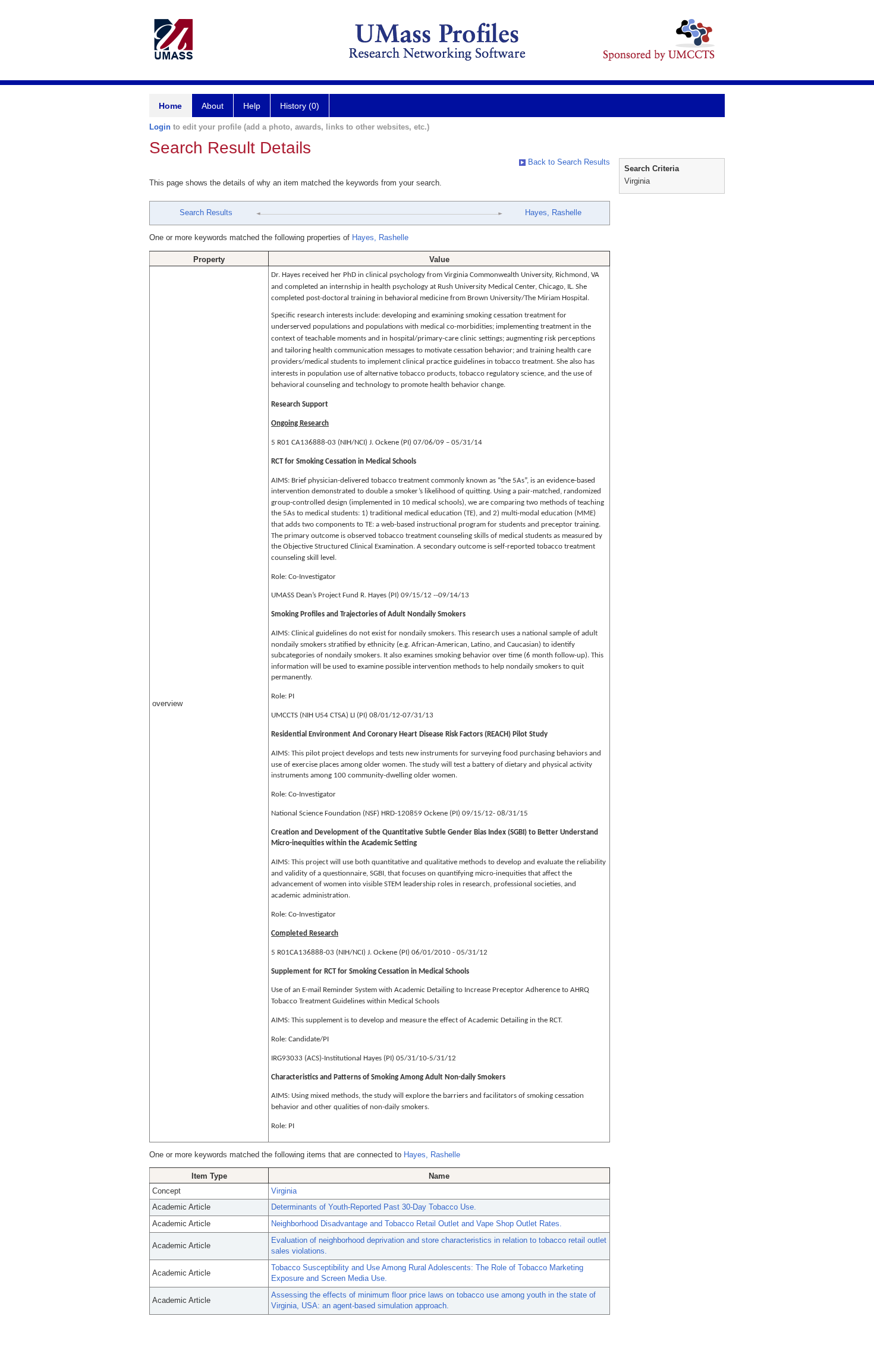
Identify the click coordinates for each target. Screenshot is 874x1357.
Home (170, 106)
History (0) (299, 106)
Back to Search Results (568, 162)
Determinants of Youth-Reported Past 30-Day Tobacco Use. (373, 1206)
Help (251, 106)
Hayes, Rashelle (553, 212)
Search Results (206, 212)
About (213, 106)
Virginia (284, 1190)
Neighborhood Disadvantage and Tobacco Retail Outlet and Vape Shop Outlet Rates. (416, 1223)
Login (160, 126)
